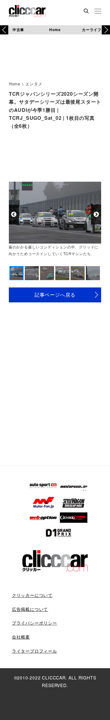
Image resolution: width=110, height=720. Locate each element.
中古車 (18, 29)
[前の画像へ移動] (14, 214)
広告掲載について (30, 609)
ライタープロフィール (34, 651)
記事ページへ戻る (55, 294)
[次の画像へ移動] (96, 214)
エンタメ (33, 84)
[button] (106, 30)
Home (55, 29)
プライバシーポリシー (34, 623)
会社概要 (21, 637)
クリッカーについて (32, 595)
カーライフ (91, 29)
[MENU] (97, 11)
